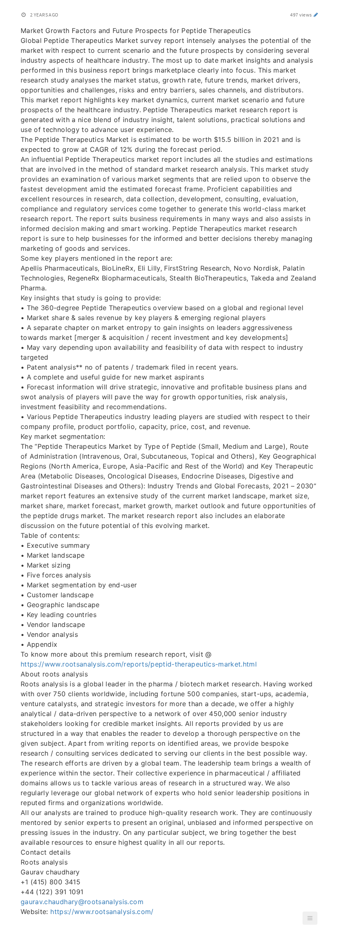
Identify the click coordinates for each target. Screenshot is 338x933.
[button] (310, 918)
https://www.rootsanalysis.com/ (102, 911)
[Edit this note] (316, 15)
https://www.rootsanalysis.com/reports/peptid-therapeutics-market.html (139, 664)
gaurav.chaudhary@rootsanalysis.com (82, 902)
